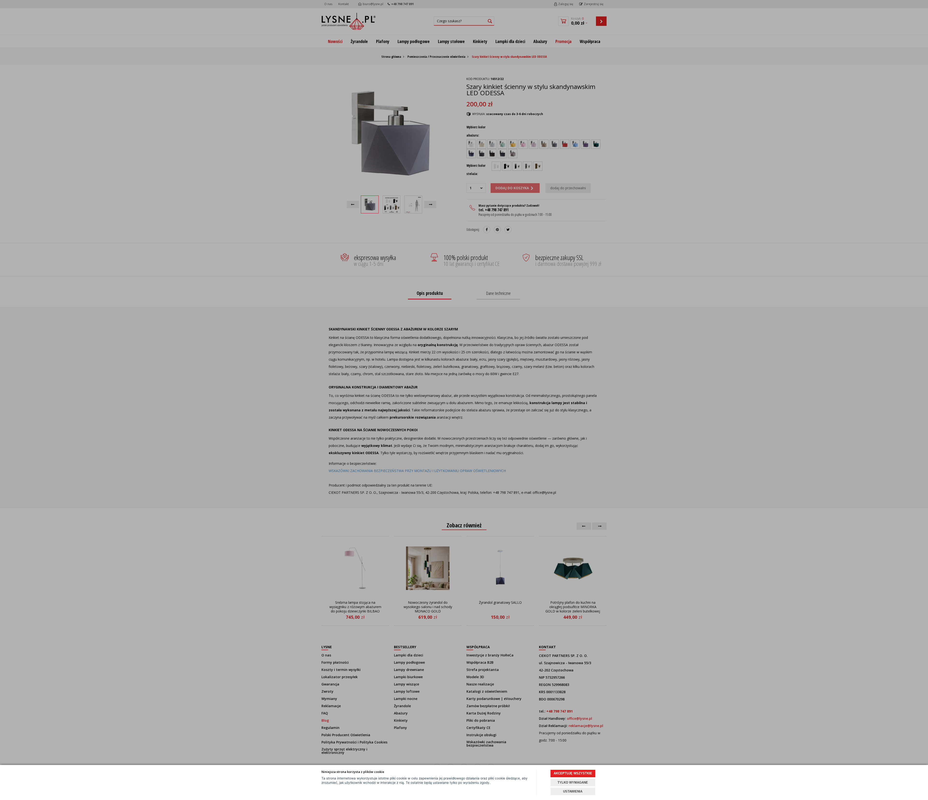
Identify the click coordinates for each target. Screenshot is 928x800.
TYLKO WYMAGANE (573, 782)
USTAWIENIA (572, 791)
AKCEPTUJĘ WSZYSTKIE (573, 773)
